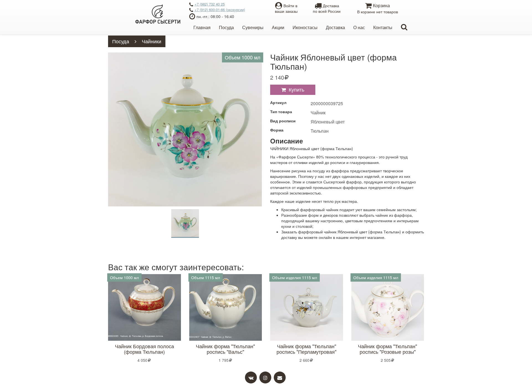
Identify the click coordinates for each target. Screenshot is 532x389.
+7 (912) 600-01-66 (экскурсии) (220, 9)
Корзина (377, 8)
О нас (359, 27)
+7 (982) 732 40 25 (210, 4)
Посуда (226, 27)
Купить (296, 89)
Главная (202, 27)
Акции (278, 27)
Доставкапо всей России (327, 8)
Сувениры (253, 27)
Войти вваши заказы (286, 8)
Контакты (382, 27)
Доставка (335, 27)
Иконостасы (305, 27)
